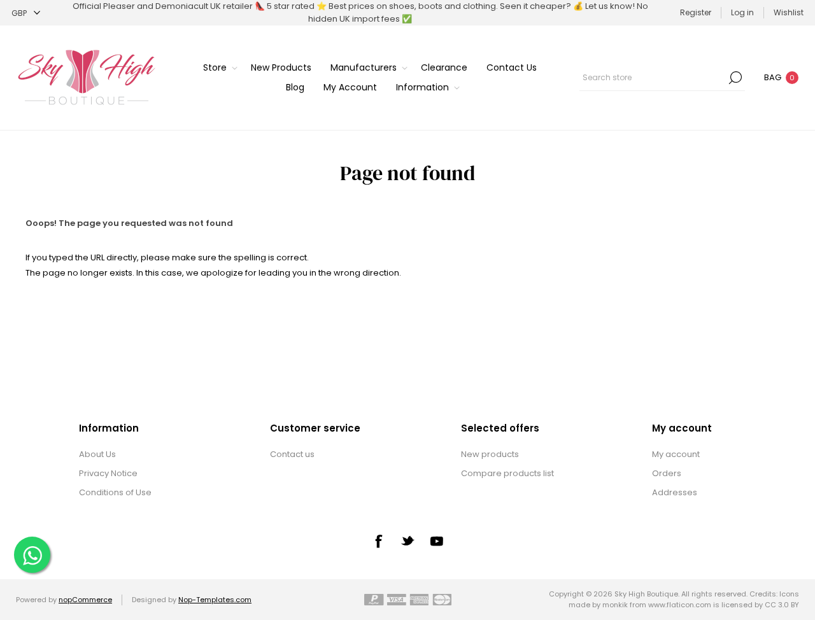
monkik (615, 605)
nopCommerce (85, 600)
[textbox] (652, 77)
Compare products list (507, 473)
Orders (666, 473)
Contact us (292, 454)
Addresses (674, 492)
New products (490, 454)
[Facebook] (378, 541)
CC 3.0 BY (782, 605)
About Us (97, 454)
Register (695, 12)
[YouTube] (437, 541)
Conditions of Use (115, 492)
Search (735, 77)
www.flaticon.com (679, 605)
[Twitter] (407, 540)
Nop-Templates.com (215, 600)
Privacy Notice (108, 473)
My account (676, 454)
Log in (742, 12)
